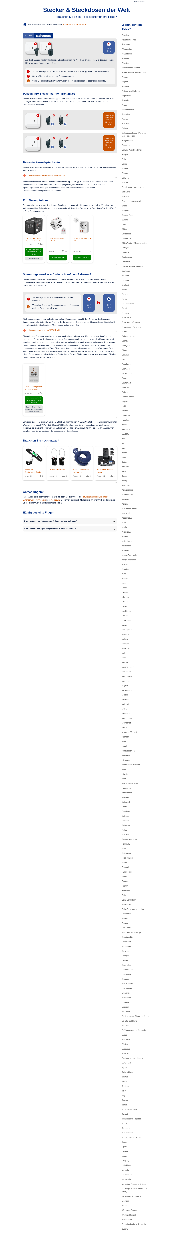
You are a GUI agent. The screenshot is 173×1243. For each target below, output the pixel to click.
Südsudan (126, 1049)
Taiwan (125, 1077)
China (124, 229)
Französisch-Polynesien (132, 327)
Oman (124, 807)
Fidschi (125, 308)
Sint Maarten (127, 988)
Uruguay (125, 1161)
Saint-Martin (127, 904)
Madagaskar (127, 630)
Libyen (124, 606)
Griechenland (127, 364)
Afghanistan (127, 49)
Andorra (125, 77)
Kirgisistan (126, 532)
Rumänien (126, 886)
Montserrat (126, 723)
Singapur (125, 979)
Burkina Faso (127, 215)
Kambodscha (127, 495)
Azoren (125, 119)
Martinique (126, 672)
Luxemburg (126, 620)
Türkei (124, 1123)
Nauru (124, 741)
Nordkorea (126, 788)
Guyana (125, 401)
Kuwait (125, 579)
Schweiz (125, 951)
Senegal (125, 956)
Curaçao (125, 248)
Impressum (55, 500)
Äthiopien (126, 44)
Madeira (125, 634)
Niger (124, 769)
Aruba (124, 105)
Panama (125, 835)
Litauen (125, 616)
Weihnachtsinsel (129, 1215)
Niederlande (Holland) (131, 765)
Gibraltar (125, 355)
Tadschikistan (127, 1072)
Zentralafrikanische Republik (134, 1224)
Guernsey (126, 387)
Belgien (125, 155)
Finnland (125, 313)
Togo (124, 1096)
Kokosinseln (127, 541)
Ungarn (125, 1156)
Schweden (126, 946)
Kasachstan (127, 518)
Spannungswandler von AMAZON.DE (44, 330)
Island (124, 453)
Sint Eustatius (127, 984)
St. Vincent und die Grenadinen (135, 1030)
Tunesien (126, 1128)
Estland (125, 294)
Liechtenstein (127, 611)
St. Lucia (125, 1026)
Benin (124, 164)
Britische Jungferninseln (132, 201)
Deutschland (127, 257)
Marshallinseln (128, 667)
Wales (124, 1206)
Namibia (125, 737)
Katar (124, 523)
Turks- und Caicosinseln (132, 1137)
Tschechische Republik (131, 1119)
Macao (124, 625)
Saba (124, 895)
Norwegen (126, 797)
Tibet (124, 1091)
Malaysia (125, 644)
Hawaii (125, 411)
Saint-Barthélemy (129, 900)
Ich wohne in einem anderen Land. (74, 24)
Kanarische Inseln (129, 509)
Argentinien (126, 96)
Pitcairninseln (127, 858)
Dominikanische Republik (132, 266)
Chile (124, 225)
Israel (124, 457)
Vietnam (125, 1201)
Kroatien (125, 569)
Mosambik (126, 728)
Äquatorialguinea (129, 40)
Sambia (125, 918)
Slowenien (126, 998)
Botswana (126, 192)
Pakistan (125, 821)
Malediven (126, 648)
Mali (123, 653)
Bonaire (125, 183)
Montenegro (127, 718)
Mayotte (125, 686)
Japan (124, 471)
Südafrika (126, 1040)
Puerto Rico (127, 872)
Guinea (125, 392)
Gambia (125, 341)
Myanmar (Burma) (129, 732)
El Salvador (127, 280)
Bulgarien (126, 211)
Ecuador (125, 276)
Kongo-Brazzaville (129, 555)
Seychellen (126, 965)
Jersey (124, 481)
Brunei (124, 206)
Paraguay (126, 844)
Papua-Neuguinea (129, 839)
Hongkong (126, 420)
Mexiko (125, 695)
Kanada (125, 504)
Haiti (124, 406)
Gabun (124, 332)
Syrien (124, 1068)
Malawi (125, 639)
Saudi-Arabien (128, 937)
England (125, 285)
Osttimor (125, 816)
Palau (124, 830)
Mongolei (126, 714)
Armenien (126, 100)
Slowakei (126, 993)
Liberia (125, 602)
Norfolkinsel (127, 793)
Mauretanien (127, 676)
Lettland (125, 592)
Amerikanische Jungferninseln (134, 72)
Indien (124, 425)
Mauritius (125, 681)
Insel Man (126, 434)
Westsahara (127, 1220)
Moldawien (126, 704)
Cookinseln (126, 234)
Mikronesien (127, 700)
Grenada (125, 360)
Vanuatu (125, 1170)
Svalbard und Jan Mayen (132, 1058)
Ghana (124, 350)
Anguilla (125, 86)
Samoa (125, 923)
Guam (124, 378)
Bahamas (126, 124)
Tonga (124, 1105)
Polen (124, 863)
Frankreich (126, 318)
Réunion (125, 877)
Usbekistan (126, 1165)
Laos (124, 583)
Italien (124, 462)
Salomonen (126, 914)
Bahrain (125, 128)
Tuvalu (124, 1142)
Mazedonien (127, 690)
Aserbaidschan (128, 110)
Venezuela (126, 1179)
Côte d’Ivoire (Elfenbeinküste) (134, 243)
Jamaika (125, 467)
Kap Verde (126, 513)
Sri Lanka (126, 1012)
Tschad (125, 1114)
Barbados (126, 145)
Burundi (125, 220)
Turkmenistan (127, 1133)
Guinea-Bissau (128, 397)
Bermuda (125, 169)
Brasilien (125, 197)
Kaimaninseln (127, 490)
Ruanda (125, 881)
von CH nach (28, 36)
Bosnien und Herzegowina (133, 187)
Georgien (126, 346)
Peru (124, 849)
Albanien (125, 58)
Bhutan (125, 173)
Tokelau (125, 1100)
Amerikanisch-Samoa (131, 68)
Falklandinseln (128, 304)
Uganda (125, 1147)
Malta (124, 658)
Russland (126, 890)
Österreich (126, 802)
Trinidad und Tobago (130, 1109)
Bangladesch (127, 141)
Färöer (124, 299)
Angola (125, 82)
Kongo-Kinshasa (129, 560)
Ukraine (125, 1151)
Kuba (124, 574)
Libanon (125, 597)
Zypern (125, 1229)
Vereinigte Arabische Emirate (134, 1184)
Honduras (126, 415)
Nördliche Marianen (130, 783)
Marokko (125, 662)
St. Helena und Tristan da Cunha (135, 1016)
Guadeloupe (127, 374)
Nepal (124, 746)
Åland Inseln (127, 54)
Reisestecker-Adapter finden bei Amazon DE (47, 175)
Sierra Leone (127, 970)
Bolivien (125, 178)
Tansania (125, 1082)
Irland (124, 448)
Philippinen (126, 853)
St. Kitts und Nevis (129, 1021)
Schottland (126, 942)
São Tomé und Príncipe (131, 932)
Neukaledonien (128, 751)
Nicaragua (126, 760)
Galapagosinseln (129, 336)
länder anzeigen (34, 259)
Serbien (125, 960)
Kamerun (125, 499)
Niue (124, 779)
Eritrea (124, 290)
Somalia (125, 1002)
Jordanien (126, 485)
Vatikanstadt (127, 1175)
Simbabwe (126, 974)
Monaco (125, 709)
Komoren (125, 551)
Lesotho (125, 588)
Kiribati (125, 537)
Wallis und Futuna (129, 1210)
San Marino (126, 928)
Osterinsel (126, 811)
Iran (123, 443)
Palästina (126, 825)
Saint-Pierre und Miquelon (133, 909)
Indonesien (126, 429)
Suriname (126, 1054)
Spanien (125, 1007)
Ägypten (125, 35)
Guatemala (126, 383)
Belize (124, 159)
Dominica (126, 262)
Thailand (125, 1086)
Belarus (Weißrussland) (132, 150)
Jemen (124, 476)
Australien (126, 114)
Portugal (125, 867)
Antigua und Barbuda (131, 91)
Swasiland (126, 1063)
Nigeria (125, 774)
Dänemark (126, 252)
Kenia (124, 527)
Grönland (126, 369)
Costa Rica (126, 238)
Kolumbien (126, 546)
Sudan (124, 1035)
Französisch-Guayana (131, 322)
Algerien (125, 63)
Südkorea (126, 1044)
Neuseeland (127, 755)
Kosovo (125, 565)
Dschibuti (126, 271)
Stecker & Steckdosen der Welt (86, 10)
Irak (123, 439)
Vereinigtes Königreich (131, 1196)
